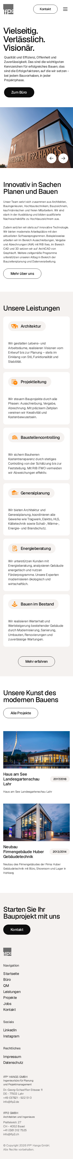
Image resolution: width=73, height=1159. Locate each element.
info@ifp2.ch (11, 1134)
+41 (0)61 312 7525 (15, 1130)
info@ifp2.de (11, 1102)
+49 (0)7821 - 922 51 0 (17, 1098)
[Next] (63, 158)
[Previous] (51, 158)
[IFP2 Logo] (8, 9)
